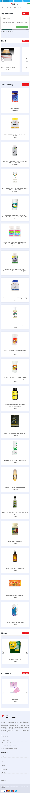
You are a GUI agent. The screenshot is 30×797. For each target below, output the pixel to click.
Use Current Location (22, 27)
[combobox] (15, 7)
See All (25, 13)
